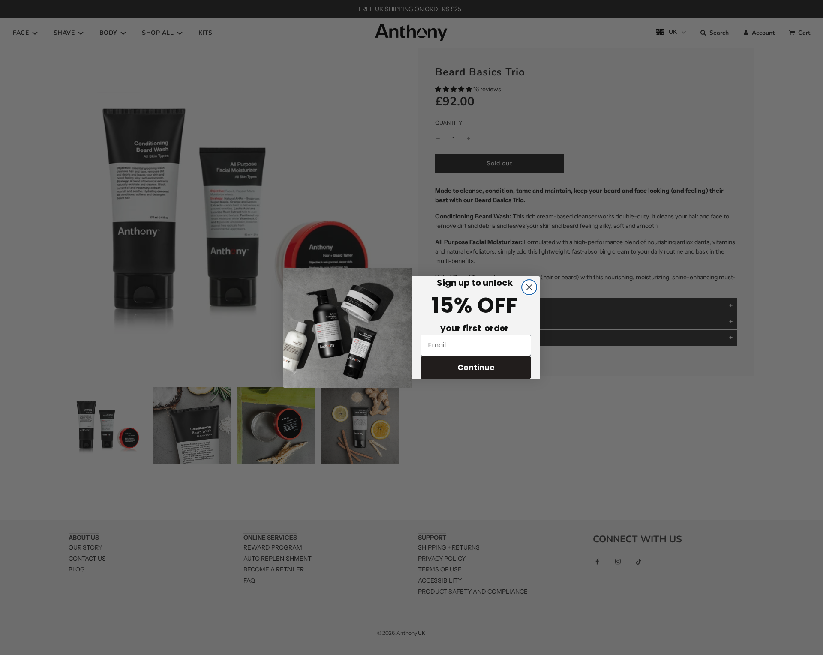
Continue (476, 367)
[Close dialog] (529, 287)
